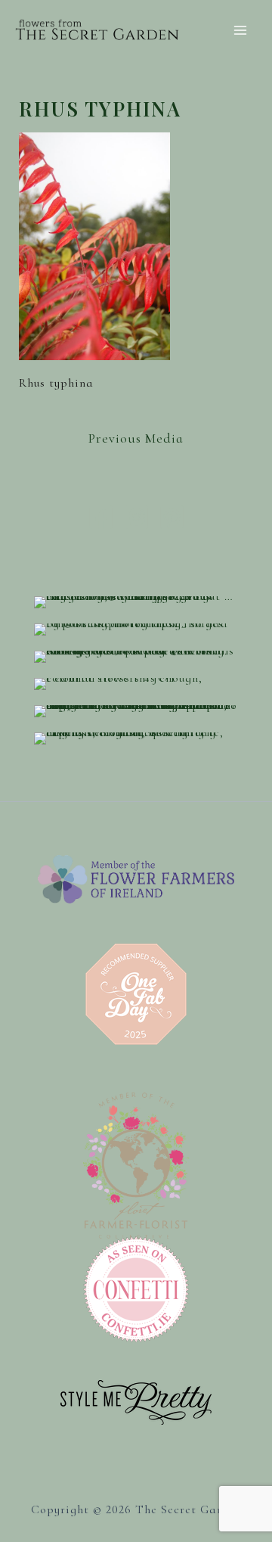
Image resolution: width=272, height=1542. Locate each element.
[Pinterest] (172, 517)
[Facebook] (101, 517)
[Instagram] (136, 517)
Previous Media (136, 438)
